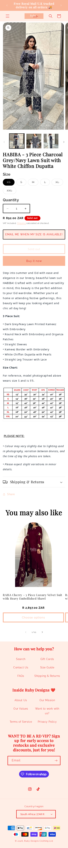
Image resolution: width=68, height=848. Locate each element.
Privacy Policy (47, 721)
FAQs (20, 675)
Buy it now (34, 261)
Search (21, 659)
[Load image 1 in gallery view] (16, 141)
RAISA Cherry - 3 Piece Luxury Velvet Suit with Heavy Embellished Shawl (32, 596)
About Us (21, 700)
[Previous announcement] (7, 5)
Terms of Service (21, 721)
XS (11, 183)
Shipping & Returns (47, 675)
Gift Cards (47, 659)
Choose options (33, 617)
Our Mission (47, 700)
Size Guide (47, 667)
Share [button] (11, 494)
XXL (11, 191)
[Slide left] (4, 142)
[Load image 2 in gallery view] (33, 141)
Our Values (20, 708)
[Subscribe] (56, 760)
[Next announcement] (61, 5)
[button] (7, 16)
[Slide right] (64, 142)
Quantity (11, 200)
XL (59, 183)
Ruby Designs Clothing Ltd (38, 841)
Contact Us (20, 667)
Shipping (21, 223)
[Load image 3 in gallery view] (51, 141)
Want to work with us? (47, 711)
